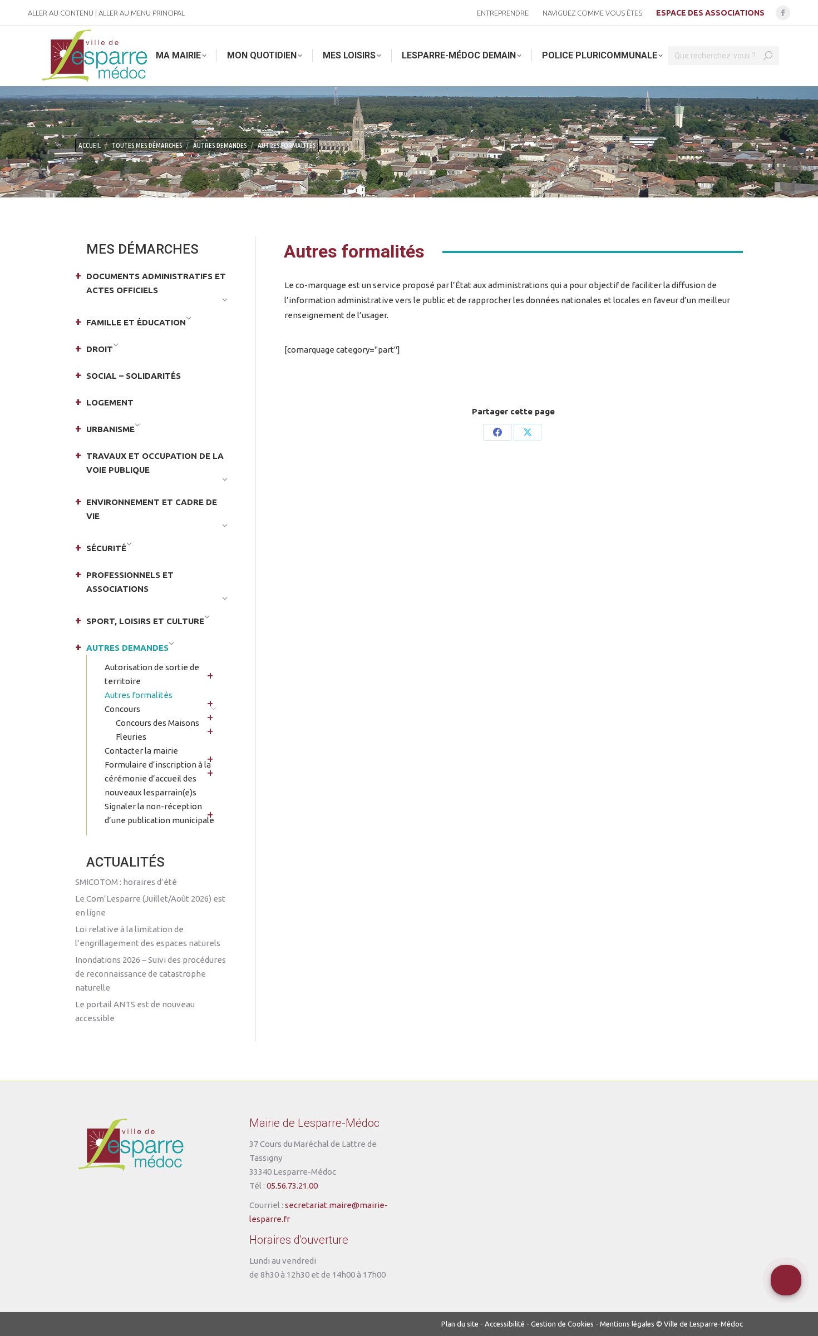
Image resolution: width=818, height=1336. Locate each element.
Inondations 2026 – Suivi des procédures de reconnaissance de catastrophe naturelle (150, 973)
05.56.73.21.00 (292, 1185)
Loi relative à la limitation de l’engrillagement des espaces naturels (147, 936)
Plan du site (460, 1324)
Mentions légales (627, 1324)
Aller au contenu (60, 13)
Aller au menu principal (141, 13)
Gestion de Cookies (562, 1324)
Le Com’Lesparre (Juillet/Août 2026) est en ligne (150, 905)
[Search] (767, 55)
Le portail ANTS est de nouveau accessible (135, 1011)
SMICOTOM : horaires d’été (126, 882)
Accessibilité (505, 1324)
